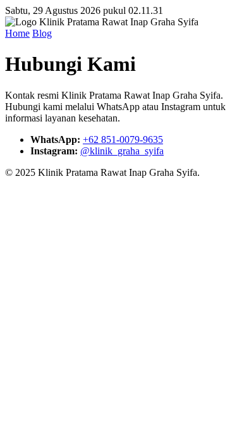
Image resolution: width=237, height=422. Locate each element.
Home (17, 33)
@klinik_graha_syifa (122, 151)
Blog (42, 33)
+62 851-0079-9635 (123, 139)
